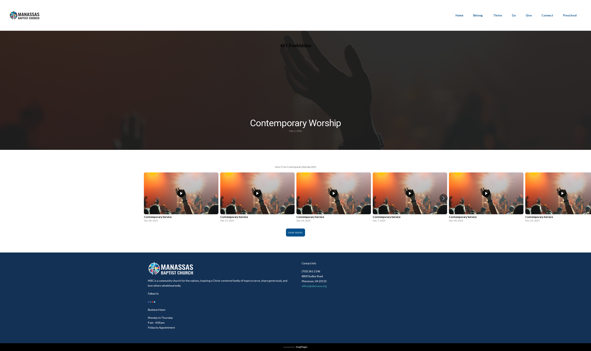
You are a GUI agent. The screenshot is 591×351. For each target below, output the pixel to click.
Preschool (570, 15)
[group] (181, 198)
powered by (295, 347)
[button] (443, 198)
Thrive (497, 15)
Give (529, 15)
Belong (478, 15)
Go (514, 15)
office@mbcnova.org (314, 286)
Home (459, 15)
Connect (547, 15)
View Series (295, 232)
